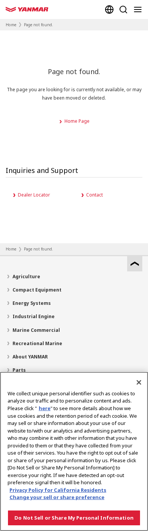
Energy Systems (32, 303)
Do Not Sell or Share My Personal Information (74, 517)
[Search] (123, 9)
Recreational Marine (37, 343)
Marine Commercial (36, 330)
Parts (19, 370)
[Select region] (109, 9)
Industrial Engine (34, 316)
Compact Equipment (37, 290)
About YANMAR (30, 356)
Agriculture (26, 276)
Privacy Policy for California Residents (57, 490)
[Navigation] (139, 9)
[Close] (139, 382)
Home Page (77, 121)
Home (11, 24)
